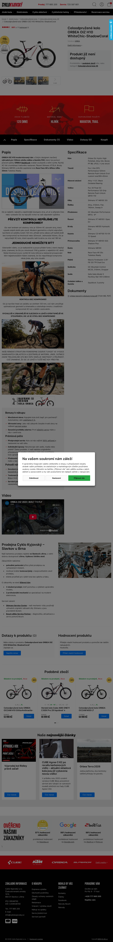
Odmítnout (33, 478)
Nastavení (56, 478)
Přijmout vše (79, 478)
